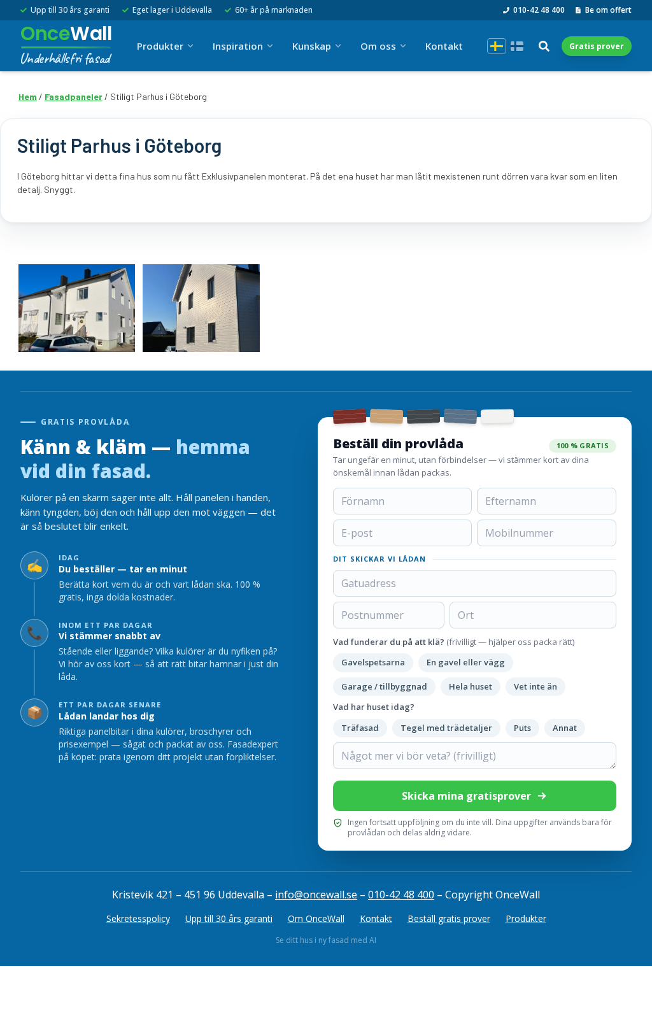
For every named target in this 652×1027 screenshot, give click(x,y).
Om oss (378, 45)
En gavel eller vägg (466, 662)
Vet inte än (535, 686)
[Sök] (543, 46)
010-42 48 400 (539, 10)
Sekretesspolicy (138, 918)
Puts (522, 727)
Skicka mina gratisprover (466, 796)
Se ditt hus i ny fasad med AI (326, 940)
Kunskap (311, 45)
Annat (565, 727)
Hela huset (470, 686)
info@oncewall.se (316, 895)
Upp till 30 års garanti (229, 918)
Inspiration (238, 45)
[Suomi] (517, 46)
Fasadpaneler (74, 96)
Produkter (160, 45)
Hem (27, 96)
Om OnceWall (316, 918)
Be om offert (608, 10)
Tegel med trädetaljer (446, 727)
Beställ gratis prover (449, 918)
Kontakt (444, 45)
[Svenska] (497, 46)
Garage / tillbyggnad (384, 686)
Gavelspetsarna (373, 662)
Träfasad (360, 727)
